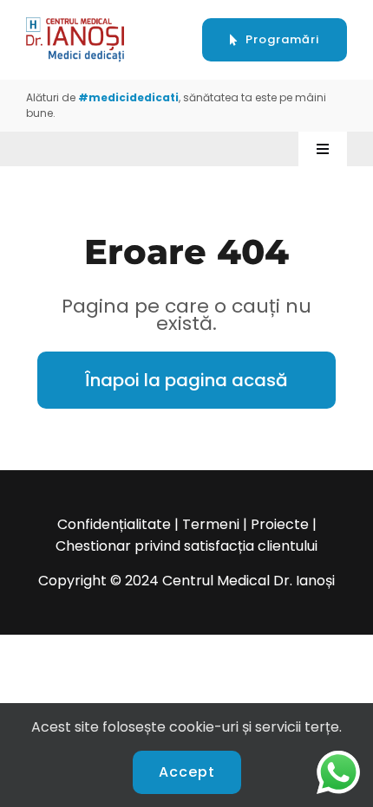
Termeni (210, 524)
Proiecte (280, 524)
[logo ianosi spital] (75, 24)
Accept (187, 772)
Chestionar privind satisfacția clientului (186, 546)
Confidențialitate (114, 524)
